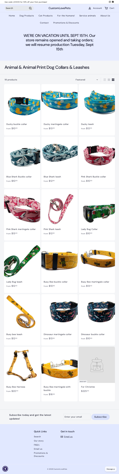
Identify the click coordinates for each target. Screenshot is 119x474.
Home (12, 15)
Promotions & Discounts (66, 22)
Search (37, 436)
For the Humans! (66, 15)
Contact (44, 22)
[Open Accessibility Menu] (5, 469)
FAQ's (37, 445)
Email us (38, 449)
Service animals (87, 15)
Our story (39, 440)
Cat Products (46, 15)
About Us (105, 15)
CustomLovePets (60, 8)
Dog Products (27, 15)
